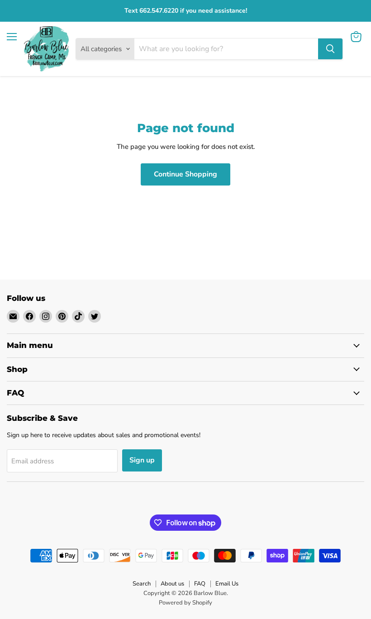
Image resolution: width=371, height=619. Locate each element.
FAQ (199, 584)
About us (172, 584)
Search (142, 584)
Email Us (226, 584)
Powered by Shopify (185, 603)
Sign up (142, 460)
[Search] (330, 48)
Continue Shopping (185, 174)
